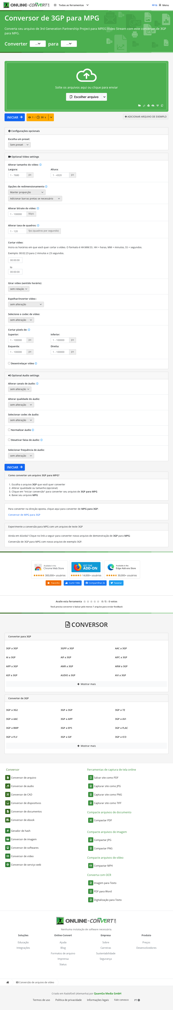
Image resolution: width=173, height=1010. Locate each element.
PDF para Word (103, 891)
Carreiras (106, 947)
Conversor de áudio (22, 786)
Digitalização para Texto (108, 899)
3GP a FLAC (121, 727)
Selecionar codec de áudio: (23, 414)
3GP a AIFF (66, 719)
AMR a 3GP (67, 666)
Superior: (13, 334)
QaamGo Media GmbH (107, 993)
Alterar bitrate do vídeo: (22, 208)
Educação (23, 942)
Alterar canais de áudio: (22, 383)
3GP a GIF (66, 736)
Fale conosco (121, 999)
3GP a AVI (120, 719)
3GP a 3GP (12, 648)
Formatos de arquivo (63, 953)
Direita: (55, 346)
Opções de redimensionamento (26, 186)
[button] (71, 5)
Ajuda (63, 942)
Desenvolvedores (146, 947)
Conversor (12, 769)
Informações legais (98, 1000)
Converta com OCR (99, 875)
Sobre (105, 942)
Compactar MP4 (103, 865)
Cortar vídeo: (15, 242)
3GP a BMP (12, 727)
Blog (63, 947)
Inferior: (55, 334)
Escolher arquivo (86, 97)
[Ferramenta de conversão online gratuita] (28, 5)
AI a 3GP (11, 657)
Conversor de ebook (22, 820)
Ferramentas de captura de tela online (111, 769)
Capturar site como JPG (107, 786)
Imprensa (63, 958)
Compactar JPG (102, 840)
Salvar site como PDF (106, 777)
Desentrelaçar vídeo (22, 363)
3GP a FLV (11, 736)
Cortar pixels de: (18, 329)
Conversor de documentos (26, 811)
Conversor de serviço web (26, 864)
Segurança (106, 958)
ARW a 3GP (121, 666)
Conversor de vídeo (22, 856)
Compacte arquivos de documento (109, 812)
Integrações (23, 947)
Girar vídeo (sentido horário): (25, 283)
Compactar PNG (103, 848)
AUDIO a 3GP (68, 675)
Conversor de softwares (25, 847)
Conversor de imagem (24, 839)
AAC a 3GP (121, 648)
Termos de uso (41, 1000)
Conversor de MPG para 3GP (24, 514)
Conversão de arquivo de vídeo (36, 982)
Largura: (13, 169)
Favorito (55, 582)
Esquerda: (14, 346)
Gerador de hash (20, 830)
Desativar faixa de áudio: (25, 440)
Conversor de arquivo (23, 777)
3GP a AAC (12, 719)
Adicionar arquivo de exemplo (147, 116)
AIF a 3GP (66, 657)
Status (63, 964)
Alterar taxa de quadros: (22, 225)
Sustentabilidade (105, 953)
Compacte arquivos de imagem (107, 832)
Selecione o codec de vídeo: (24, 314)
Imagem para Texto (105, 883)
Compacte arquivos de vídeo (105, 857)
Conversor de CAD (21, 794)
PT (136, 1000)
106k (74, 582)
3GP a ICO (120, 736)
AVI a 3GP (120, 675)
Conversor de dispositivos (26, 803)
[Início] (7, 982)
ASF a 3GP (11, 675)
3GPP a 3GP (67, 648)
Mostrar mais (88, 684)
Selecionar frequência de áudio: (26, 450)
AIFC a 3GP (121, 657)
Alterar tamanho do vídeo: (23, 164)
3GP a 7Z (120, 710)
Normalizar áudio (21, 430)
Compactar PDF (103, 820)
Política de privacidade (68, 1000)
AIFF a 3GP (12, 666)
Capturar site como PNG (108, 794)
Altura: (54, 169)
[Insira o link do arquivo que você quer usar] (144, 105)
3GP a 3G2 (12, 710)
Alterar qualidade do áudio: (24, 399)
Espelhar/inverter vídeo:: (22, 298)
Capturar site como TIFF (107, 803)
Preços (146, 942)
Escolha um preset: (19, 139)
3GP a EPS (66, 727)
